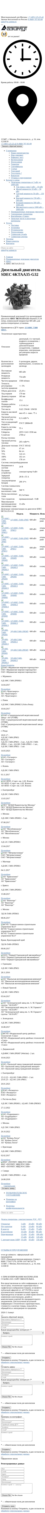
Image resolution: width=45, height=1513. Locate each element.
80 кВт (39, 1232)
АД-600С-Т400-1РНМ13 (17, 603)
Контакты (10, 243)
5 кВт (23, 1224)
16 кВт (24, 1240)
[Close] (2, 1315)
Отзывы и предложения (21, 178)
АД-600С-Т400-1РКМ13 (17, 566)
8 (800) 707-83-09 (35, 19)
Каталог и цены (13, 180)
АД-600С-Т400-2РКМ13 (17, 585)
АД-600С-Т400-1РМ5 (19, 520)
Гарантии (15, 164)
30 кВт (31, 1232)
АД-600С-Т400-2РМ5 (19, 538)
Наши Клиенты (7, 665)
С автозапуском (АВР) (10, 1240)
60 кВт (39, 1224)
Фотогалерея (16, 162)
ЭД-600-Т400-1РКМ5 (19, 631)
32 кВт (31, 1234)
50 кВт (31, 1240)
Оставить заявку (8, 1188)
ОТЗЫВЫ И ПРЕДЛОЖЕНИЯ (14, 1250)
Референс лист (17, 157)
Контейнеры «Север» (20, 216)
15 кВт (24, 1237)
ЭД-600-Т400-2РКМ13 (16, 659)
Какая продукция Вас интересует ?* (16, 1330)
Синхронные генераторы (21, 214)
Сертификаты (17, 166)
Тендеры (9, 239)
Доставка (15, 225)
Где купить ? (16, 173)
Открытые (5, 1224)
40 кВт (31, 1237)
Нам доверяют (17, 155)
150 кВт (39, 1240)
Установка (15, 228)
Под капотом (6, 1226)
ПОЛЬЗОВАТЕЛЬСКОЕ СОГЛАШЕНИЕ (16, 1194)
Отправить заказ (8, 1506)
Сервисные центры (19, 237)
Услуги (9, 223)
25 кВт (31, 1229)
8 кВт (23, 1229)
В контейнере (7, 1232)
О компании (11, 151)
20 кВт (31, 1224)
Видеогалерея (17, 160)
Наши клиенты (12, 241)
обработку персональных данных (15, 1362)
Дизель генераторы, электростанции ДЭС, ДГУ (21, 1219)
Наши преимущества (20, 153)
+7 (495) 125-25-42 (36, 17)
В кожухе (5, 1229)
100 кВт (39, 1234)
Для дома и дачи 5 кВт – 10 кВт (29, 187)
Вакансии (15, 175)
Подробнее (5, 689)
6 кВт (23, 1226)
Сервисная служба (19, 234)
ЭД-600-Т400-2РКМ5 (19, 650)
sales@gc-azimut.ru (8, 22)
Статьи (14, 169)
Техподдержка (17, 232)
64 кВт (39, 1226)
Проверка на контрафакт (11, 1200)
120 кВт (39, 1237)
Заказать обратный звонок (12, 146)
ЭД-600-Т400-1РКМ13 (16, 641)
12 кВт (24, 1234)
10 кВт (24, 1232)
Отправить (6, 1358)
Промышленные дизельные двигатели (27, 212)
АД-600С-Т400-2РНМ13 (17, 622)
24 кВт (31, 1226)
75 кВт (39, 1229)
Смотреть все (9, 1186)
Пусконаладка (17, 230)
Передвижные (7, 1234)
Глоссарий (15, 171)
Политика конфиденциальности (15, 1207)
